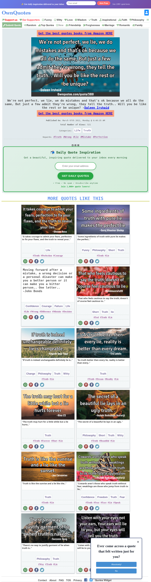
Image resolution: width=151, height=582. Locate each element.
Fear (122, 497)
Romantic (124, 25)
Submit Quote (13, 25)
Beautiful (104, 441)
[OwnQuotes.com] (18, 10)
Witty (59, 19)
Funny (48, 19)
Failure (59, 306)
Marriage (109, 25)
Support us (11, 19)
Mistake (86, 137)
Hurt (54, 441)
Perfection (101, 137)
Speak (117, 502)
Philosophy (137, 19)
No (116, 571)
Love (70, 19)
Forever (46, 441)
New (61, 25)
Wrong (68, 137)
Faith (124, 19)
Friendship (75, 25)
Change (30, 373)
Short (111, 250)
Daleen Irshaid (96, 107)
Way (42, 564)
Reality (109, 379)
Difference (46, 311)
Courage (58, 255)
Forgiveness (93, 25)
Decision (68, 311)
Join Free (103, 3)
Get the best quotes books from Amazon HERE (75, 33)
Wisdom (81, 19)
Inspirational (109, 19)
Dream (100, 379)
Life (77, 130)
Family (139, 25)
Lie (77, 137)
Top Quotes (47, 25)
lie (112, 312)
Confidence (32, 306)
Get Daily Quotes (75, 175)
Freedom (102, 497)
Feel (97, 317)
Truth (94, 19)
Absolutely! (116, 564)
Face (104, 502)
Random (31, 25)
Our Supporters (31, 19)
